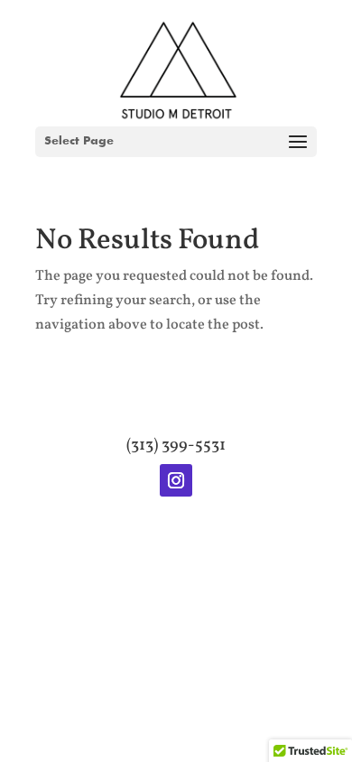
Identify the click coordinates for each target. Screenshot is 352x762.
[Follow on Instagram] (176, 480)
